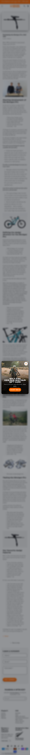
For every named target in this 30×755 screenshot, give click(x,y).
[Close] (26, 364)
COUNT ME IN (15, 389)
